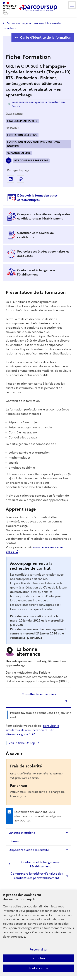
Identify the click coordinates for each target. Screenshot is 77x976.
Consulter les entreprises (38, 694)
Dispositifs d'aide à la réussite (29, 850)
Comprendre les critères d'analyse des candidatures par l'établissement (37, 875)
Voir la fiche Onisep (22, 743)
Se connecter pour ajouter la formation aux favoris (38, 104)
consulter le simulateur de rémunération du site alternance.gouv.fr (32, 729)
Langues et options (22, 832)
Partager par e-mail (10, 179)
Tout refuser (38, 958)
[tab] (38, 197)
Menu (72, 5)
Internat (14, 841)
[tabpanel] (38, 583)
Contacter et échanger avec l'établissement (40, 864)
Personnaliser (38, 949)
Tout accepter (38, 968)
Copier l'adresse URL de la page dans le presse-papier (20, 179)
